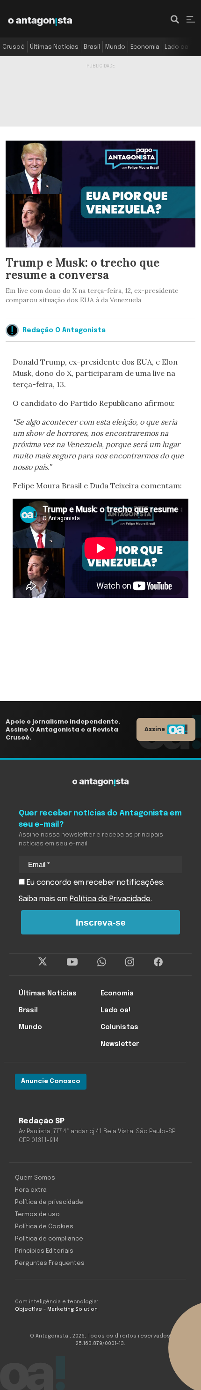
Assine (154, 729)
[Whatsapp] (101, 962)
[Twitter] (42, 962)
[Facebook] (158, 962)
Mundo (115, 47)
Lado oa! (177, 47)
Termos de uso (37, 1214)
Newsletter (119, 1044)
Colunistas (119, 1027)
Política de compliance (49, 1239)
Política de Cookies (44, 1227)
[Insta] (129, 962)
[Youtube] (72, 962)
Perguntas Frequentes (50, 1263)
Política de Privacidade (110, 899)
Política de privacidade (49, 1202)
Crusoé (13, 47)
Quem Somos (35, 1178)
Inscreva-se (101, 922)
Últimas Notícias (54, 47)
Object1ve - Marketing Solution (56, 1309)
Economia (144, 47)
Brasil (92, 47)
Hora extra (31, 1190)
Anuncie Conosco (50, 1081)
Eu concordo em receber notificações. (95, 883)
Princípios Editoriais (44, 1251)
